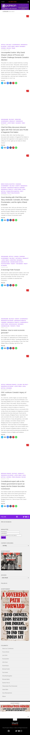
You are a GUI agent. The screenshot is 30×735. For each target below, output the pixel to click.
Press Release (16, 477)
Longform (13, 260)
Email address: (5, 535)
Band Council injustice (8, 184)
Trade (13, 48)
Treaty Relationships (13, 193)
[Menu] (28, 2)
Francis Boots (5, 652)
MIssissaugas (13, 324)
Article (3, 44)
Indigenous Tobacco (7, 189)
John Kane (5, 662)
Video (23, 123)
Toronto (12, 326)
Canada (16, 256)
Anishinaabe (4, 119)
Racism (9, 48)
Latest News (11, 46)
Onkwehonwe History (16, 262)
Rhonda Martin (6, 679)
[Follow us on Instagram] (28, 517)
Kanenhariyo (24, 322)
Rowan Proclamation (12, 191)
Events (18, 185)
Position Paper (5, 263)
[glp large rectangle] (15, 7)
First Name (3, 531)
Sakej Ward (5, 689)
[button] (15, 28)
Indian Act (12, 121)
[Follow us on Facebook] (17, 517)
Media (17, 46)
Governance (16, 44)
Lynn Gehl (4, 655)
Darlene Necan (6, 682)
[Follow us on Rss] (21, 517)
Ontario (3, 48)
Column (19, 384)
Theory (13, 263)
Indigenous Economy (7, 320)
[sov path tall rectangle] (15, 640)
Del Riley (9, 44)
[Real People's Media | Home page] (12, 1)
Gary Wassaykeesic (7, 693)
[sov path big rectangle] (15, 711)
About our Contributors (7, 648)
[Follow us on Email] (19, 517)
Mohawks (22, 46)
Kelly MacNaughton (7, 675)
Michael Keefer (6, 669)
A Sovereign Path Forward (10, 270)
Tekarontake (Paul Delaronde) (9, 686)
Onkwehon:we (5, 262)
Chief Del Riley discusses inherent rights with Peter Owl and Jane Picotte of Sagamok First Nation (14, 129)
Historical (19, 258)
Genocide (18, 119)
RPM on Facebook (6, 522)
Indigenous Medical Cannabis (16, 187)
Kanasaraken (5, 658)
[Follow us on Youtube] (26, 517)
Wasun (4, 696)
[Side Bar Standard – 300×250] (11, 569)
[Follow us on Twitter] (23, 517)
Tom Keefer (19, 263)
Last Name (3, 533)
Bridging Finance (11, 384)
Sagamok (18, 123)
